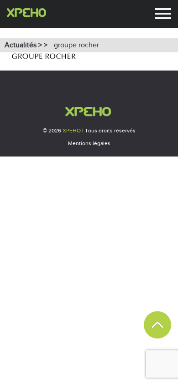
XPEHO (72, 130)
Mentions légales (89, 143)
